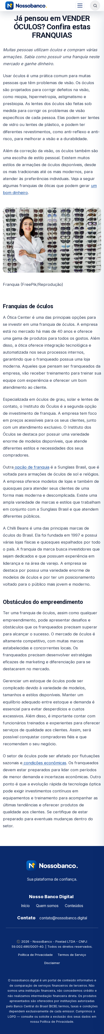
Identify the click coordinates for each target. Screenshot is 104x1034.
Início (25, 905)
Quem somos (47, 905)
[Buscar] (95, 5)
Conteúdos (74, 905)
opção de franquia (31, 467)
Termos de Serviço (72, 955)
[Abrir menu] (79, 5)
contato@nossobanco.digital (63, 918)
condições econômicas (44, 762)
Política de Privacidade (35, 955)
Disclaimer (52, 963)
